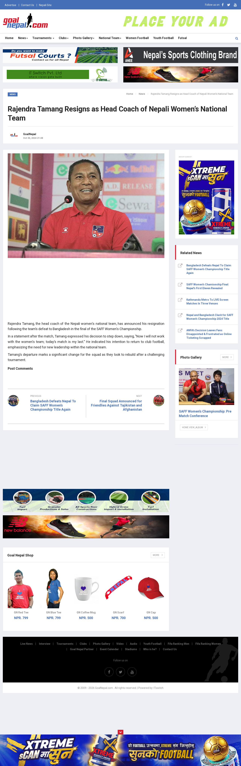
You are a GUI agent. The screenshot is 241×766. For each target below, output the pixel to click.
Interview (44, 643)
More (156, 555)
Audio (133, 643)
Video (120, 643)
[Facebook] (222, 5)
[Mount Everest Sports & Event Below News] (86, 511)
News (22, 38)
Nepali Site (45, 5)
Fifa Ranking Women (208, 643)
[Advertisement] (86, 291)
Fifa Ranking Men (178, 643)
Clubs (63, 38)
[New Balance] (86, 537)
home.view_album (192, 427)
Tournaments (42, 38)
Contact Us (27, 5)
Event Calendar (109, 649)
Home (9, 38)
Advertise (10, 5)
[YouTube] (235, 5)
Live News (26, 643)
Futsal (182, 38)
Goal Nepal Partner (82, 649)
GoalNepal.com (26, 21)
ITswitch (158, 687)
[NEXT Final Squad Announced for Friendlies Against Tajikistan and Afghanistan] (127, 416)
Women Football (137, 38)
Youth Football (163, 38)
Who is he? (150, 649)
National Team (109, 38)
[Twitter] (229, 5)
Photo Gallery (82, 38)
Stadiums (131, 649)
